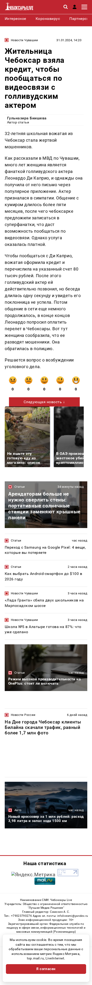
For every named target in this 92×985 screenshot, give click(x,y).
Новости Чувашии (24, 40)
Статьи (19, 486)
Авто (17, 810)
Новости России (23, 715)
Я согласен (46, 969)
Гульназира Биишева (27, 118)
